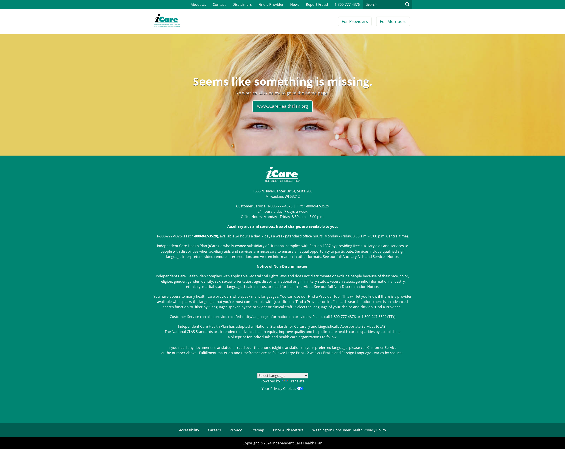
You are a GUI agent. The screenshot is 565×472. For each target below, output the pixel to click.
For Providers (355, 21)
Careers (214, 430)
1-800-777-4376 (347, 4)
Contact (219, 4)
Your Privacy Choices (279, 388)
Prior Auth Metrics (288, 430)
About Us (198, 4)
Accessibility (189, 430)
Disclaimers (242, 4)
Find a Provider (271, 4)
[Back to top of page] (556, 462)
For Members (393, 21)
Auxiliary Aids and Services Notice (370, 256)
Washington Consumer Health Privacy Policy (349, 430)
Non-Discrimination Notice (356, 286)
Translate (297, 381)
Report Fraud (317, 4)
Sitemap (257, 430)
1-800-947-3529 (316, 206)
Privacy (236, 430)
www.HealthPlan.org (282, 106)
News (294, 4)
